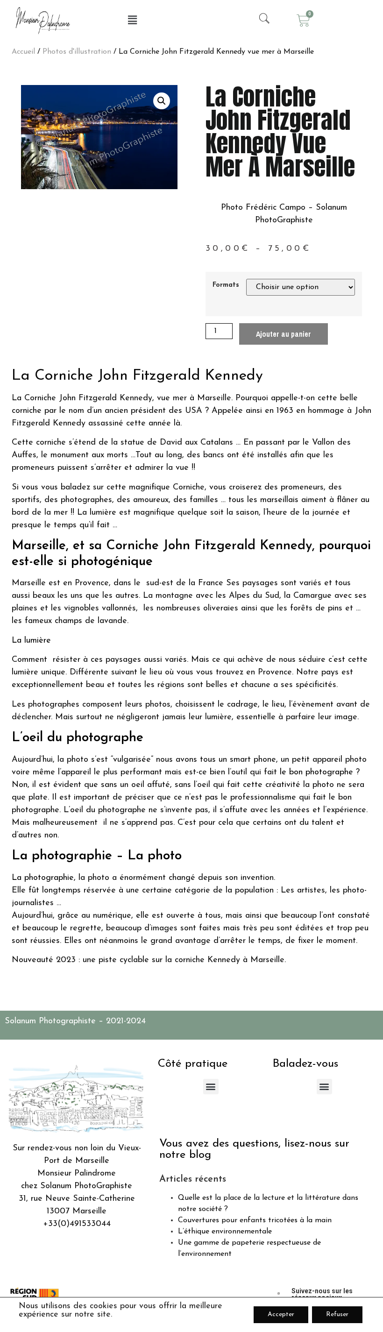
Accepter (281, 1314)
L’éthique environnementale (225, 1231)
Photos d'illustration (77, 52)
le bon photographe (316, 772)
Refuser (337, 1314)
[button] (132, 20)
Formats (226, 285)
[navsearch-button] (260, 20)
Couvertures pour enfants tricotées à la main (255, 1220)
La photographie (43, 878)
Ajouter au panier (283, 334)
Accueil (23, 52)
